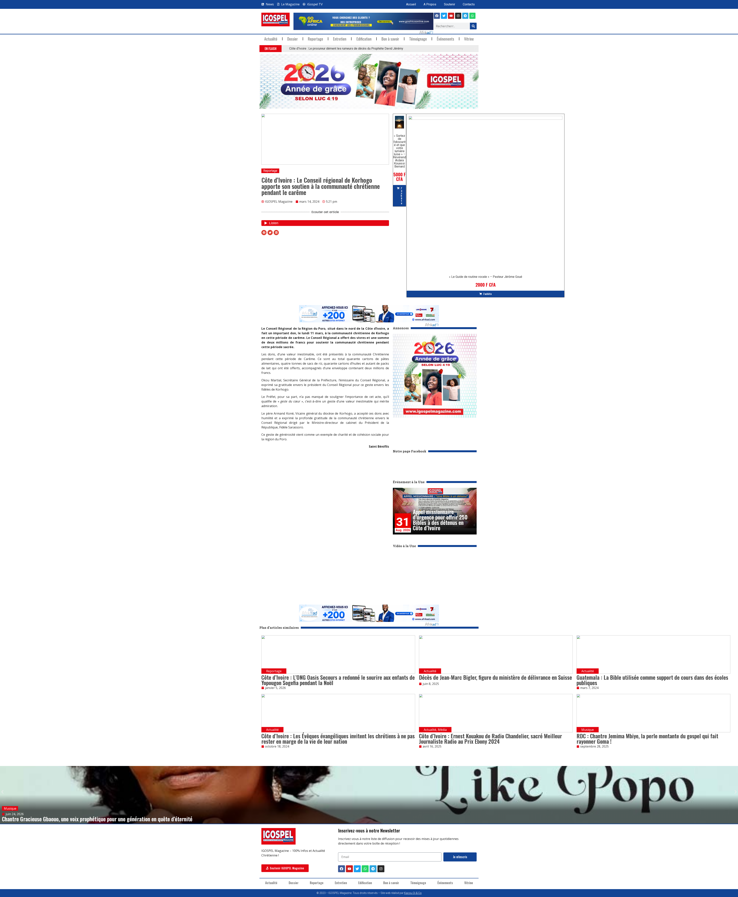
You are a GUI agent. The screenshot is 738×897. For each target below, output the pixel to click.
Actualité (270, 39)
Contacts (469, 4)
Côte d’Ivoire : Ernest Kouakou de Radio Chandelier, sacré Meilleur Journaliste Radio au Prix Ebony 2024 (490, 738)
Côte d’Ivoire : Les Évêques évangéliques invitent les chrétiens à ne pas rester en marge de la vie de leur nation (338, 738)
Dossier (292, 39)
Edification (364, 39)
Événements (445, 39)
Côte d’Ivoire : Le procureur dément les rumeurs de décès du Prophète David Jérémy (346, 48)
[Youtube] (451, 16)
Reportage (315, 39)
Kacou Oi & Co (413, 893)
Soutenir (449, 4)
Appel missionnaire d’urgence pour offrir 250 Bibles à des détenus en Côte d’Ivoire (440, 520)
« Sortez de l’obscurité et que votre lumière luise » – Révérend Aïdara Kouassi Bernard (399, 151)
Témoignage (418, 39)
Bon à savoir (390, 39)
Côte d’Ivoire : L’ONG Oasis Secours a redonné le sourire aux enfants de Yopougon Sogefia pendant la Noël (338, 680)
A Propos (430, 4)
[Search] (473, 26)
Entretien (339, 39)
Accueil (411, 4)
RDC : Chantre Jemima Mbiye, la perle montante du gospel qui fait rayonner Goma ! (647, 738)
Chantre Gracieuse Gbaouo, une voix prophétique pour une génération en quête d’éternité (97, 819)
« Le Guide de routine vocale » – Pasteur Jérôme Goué (485, 277)
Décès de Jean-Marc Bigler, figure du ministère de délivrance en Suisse (495, 677)
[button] (284, 48)
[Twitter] (357, 868)
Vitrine (469, 39)
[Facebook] (437, 16)
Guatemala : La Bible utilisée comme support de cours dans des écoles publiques (652, 680)
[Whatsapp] (472, 16)
